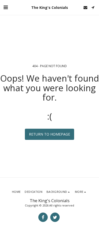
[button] (5, 7)
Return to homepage (49, 134)
